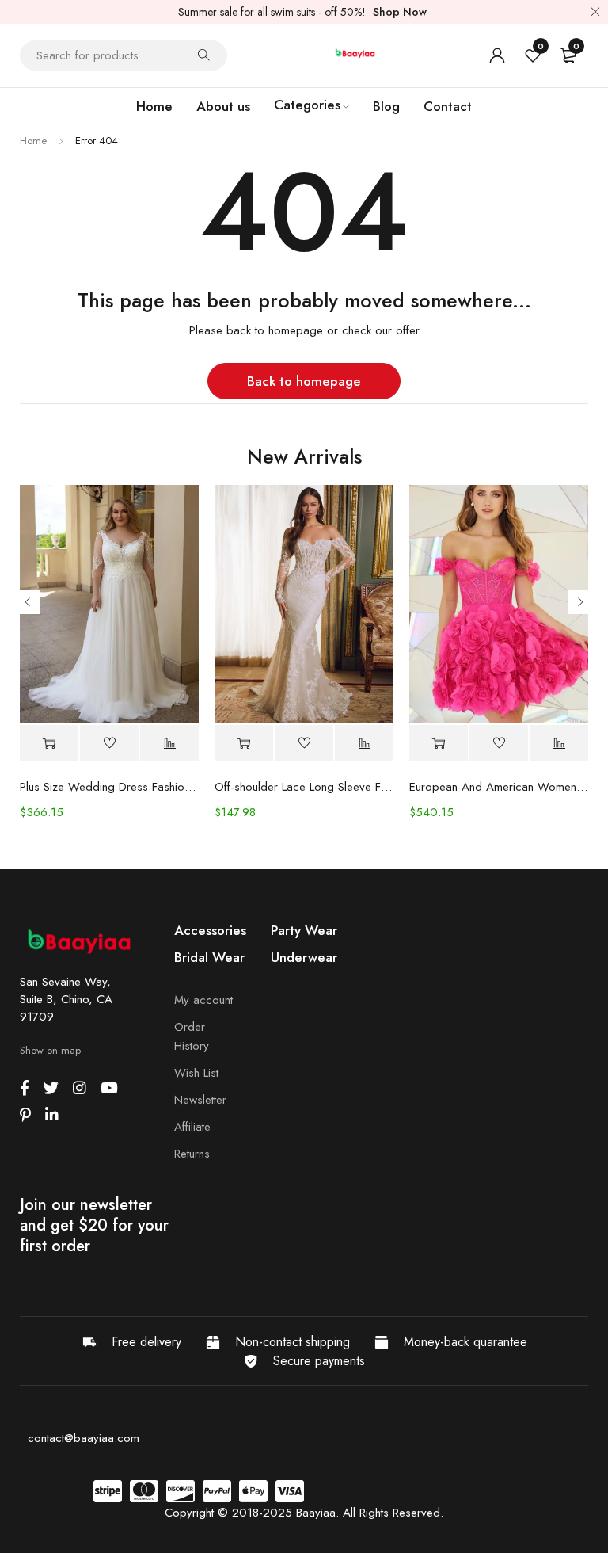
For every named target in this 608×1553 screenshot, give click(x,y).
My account (203, 1000)
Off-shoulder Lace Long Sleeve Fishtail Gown (304, 787)
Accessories (210, 930)
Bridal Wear (209, 957)
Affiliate (192, 1126)
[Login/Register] (497, 55)
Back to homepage (304, 381)
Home (33, 140)
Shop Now (400, 12)
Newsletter (200, 1099)
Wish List (196, 1073)
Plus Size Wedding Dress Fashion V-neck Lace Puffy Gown (109, 787)
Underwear (304, 957)
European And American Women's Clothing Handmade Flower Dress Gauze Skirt (498, 787)
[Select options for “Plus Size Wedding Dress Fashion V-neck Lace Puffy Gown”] (49, 743)
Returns (192, 1153)
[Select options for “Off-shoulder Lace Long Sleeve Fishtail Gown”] (244, 743)
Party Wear (304, 930)
